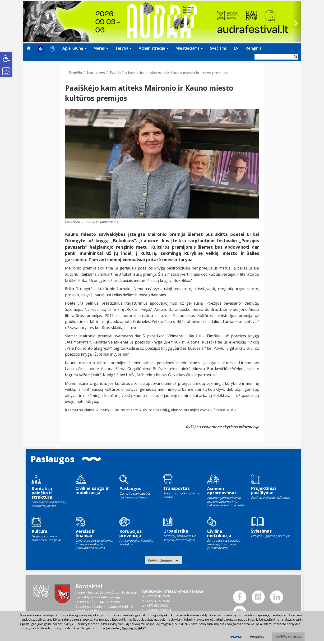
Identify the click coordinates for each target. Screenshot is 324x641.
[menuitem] (28, 48)
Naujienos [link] (96, 72)
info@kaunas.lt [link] (160, 610)
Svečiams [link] (218, 48)
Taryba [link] (122, 48)
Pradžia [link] (75, 72)
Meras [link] (99, 48)
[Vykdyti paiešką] (295, 57)
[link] (6, 58)
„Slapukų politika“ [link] (132, 628)
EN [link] (236, 48)
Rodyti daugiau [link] (161, 560)
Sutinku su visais (288, 636)
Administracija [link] (152, 48)
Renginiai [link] (254, 48)
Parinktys (257, 636)
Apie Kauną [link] (73, 48)
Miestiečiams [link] (188, 48)
